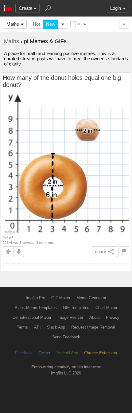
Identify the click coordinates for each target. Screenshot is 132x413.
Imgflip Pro (35, 298)
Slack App (56, 327)
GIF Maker (60, 298)
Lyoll (10, 237)
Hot (36, 24)
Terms (22, 327)
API (37, 327)
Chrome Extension (100, 353)
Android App (67, 353)
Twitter (44, 353)
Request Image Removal (93, 327)
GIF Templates (76, 307)
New (50, 24)
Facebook (24, 353)
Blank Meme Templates (36, 307)
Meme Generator (91, 298)
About (94, 317)
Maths (12, 24)
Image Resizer (70, 317)
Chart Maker (106, 307)
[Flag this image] (123, 251)
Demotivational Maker (32, 317)
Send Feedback (66, 337)
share (100, 251)
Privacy (112, 317)
